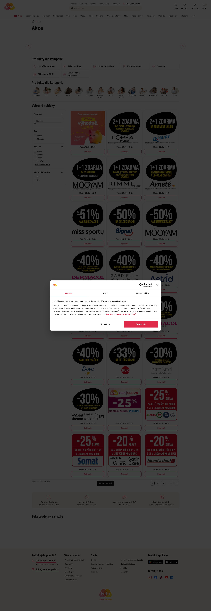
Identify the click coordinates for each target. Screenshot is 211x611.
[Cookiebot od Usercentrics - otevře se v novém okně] (141, 285)
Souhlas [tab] (68, 294)
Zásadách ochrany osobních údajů (120, 314)
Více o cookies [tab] (142, 293)
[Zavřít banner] (157, 285)
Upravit (104, 324)
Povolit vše (141, 324)
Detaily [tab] (105, 293)
